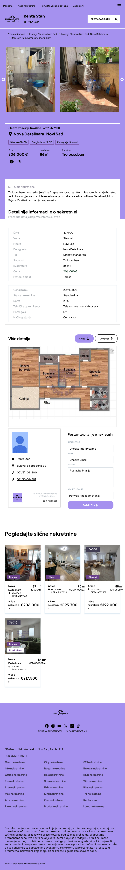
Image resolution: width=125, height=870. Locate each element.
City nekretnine (53, 762)
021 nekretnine (92, 762)
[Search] (116, 19)
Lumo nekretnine (93, 806)
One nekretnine (53, 800)
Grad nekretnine (15, 762)
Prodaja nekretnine (56, 806)
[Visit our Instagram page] (53, 726)
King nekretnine (54, 793)
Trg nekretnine (92, 793)
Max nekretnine (14, 793)
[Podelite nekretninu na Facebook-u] (12, 161)
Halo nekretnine (54, 774)
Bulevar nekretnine (95, 768)
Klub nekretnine (93, 774)
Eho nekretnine (14, 781)
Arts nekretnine (14, 800)
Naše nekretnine (26, 5)
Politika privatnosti (50, 731)
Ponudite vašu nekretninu (54, 5)
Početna (8, 5)
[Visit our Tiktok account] (78, 726)
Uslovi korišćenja (76, 731)
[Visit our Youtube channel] (59, 726)
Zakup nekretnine (16, 806)
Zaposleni (78, 5)
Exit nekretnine (53, 787)
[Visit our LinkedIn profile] (72, 726)
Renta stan (90, 800)
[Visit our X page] (66, 726)
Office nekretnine (16, 774)
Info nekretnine (14, 768)
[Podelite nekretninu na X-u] (21, 161)
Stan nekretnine (15, 787)
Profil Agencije (49, 500)
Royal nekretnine (54, 768)
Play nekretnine (93, 787)
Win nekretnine (92, 781)
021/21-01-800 (31, 22)
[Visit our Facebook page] (47, 726)
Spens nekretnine (55, 781)
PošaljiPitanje (90, 505)
